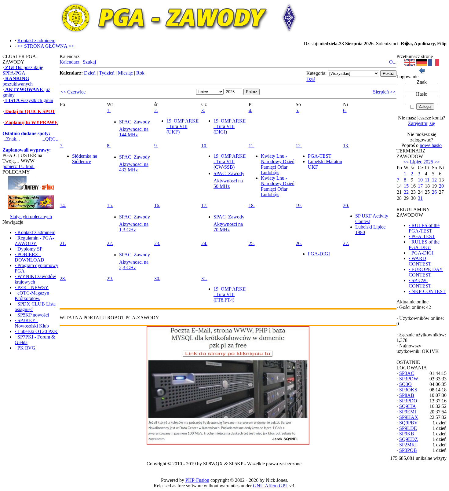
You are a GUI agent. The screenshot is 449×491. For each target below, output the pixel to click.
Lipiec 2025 (421, 161)
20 (441, 186)
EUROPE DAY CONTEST (426, 272)
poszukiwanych (17, 81)
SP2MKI (408, 444)
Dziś (310, 79)
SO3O (405, 384)
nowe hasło (431, 145)
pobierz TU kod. (18, 166)
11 (427, 179)
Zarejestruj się (421, 123)
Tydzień (107, 72)
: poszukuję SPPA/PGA (22, 70)
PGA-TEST (319, 156)
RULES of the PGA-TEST (424, 228)
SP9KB (406, 433)
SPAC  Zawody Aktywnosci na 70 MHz (229, 223)
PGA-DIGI (319, 253)
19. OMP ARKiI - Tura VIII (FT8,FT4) (230, 294)
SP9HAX (408, 417)
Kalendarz (69, 61)
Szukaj (89, 61)
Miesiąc (125, 72)
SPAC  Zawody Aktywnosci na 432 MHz (134, 163)
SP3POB (408, 450)
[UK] (409, 64)
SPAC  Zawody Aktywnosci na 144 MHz (134, 128)
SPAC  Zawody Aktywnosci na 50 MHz (229, 180)
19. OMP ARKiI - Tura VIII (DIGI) (230, 126)
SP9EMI (407, 411)
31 (420, 198)
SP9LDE (408, 428)
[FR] (433, 64)
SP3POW (408, 378)
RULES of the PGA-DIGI (424, 244)
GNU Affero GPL (270, 485)
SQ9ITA (407, 406)
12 (434, 179)
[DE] (421, 64)
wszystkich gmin (29, 100)
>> (437, 161)
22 (406, 192)
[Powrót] (421, 72)
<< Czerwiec (73, 91)
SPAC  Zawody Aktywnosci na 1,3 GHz (134, 223)
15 (406, 186)
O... (392, 61)
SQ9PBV (408, 422)
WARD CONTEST (420, 261)
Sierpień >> (384, 91)
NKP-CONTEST (427, 291)
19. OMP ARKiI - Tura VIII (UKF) (182, 126)
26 (434, 192)
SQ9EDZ (408, 439)
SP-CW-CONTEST (420, 283)
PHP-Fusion (197, 480)
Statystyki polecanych (31, 216)
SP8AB (406, 395)
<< (406, 161)
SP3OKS (408, 389)
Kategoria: (316, 73)
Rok (140, 72)
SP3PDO (408, 400)
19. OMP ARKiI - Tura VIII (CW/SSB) (230, 161)
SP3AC (406, 373)
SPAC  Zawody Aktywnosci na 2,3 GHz (134, 261)
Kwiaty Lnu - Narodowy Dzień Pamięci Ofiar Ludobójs (277, 164)
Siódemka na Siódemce (84, 158)
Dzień (90, 72)
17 (420, 186)
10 (420, 179)
